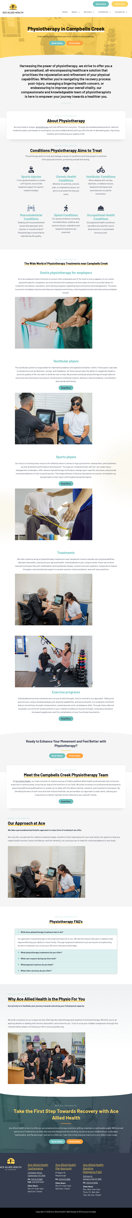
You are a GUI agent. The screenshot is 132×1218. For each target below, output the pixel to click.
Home (65, 12)
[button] (78, 12)
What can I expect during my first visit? (38, 958)
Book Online (101, 4)
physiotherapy (42, 127)
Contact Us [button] (120, 12)
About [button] (74, 12)
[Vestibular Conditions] (101, 169)
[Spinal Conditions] (66, 208)
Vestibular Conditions (101, 176)
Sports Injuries (31, 176)
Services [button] (88, 12)
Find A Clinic (120, 4)
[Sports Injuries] (31, 169)
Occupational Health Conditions (101, 217)
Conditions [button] (103, 12)
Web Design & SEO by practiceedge (81, 1212)
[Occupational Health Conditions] (101, 208)
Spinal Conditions (66, 215)
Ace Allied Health (23, 781)
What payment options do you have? (37, 964)
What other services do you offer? (36, 970)
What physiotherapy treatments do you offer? (41, 952)
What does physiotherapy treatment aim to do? (42, 932)
